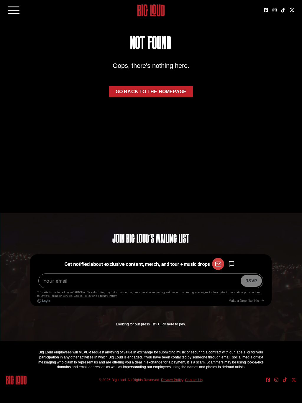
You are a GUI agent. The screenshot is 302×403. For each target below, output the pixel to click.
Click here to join (171, 324)
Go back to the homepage (151, 91)
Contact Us (194, 380)
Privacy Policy (172, 380)
